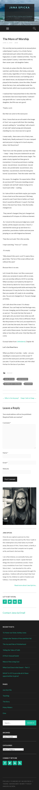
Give (4, 713)
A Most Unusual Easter (11, 656)
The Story (6, 702)
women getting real (13, 384)
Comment (7, 423)
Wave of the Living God (11, 662)
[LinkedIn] (15, 602)
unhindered (22, 379)
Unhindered (21, 341)
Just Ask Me (7, 690)
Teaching (6, 696)
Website (6, 469)
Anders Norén (9, 786)
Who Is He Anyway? (11, 398)
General (9, 373)
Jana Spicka (19, 7)
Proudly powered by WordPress (17, 781)
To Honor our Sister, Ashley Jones (14, 633)
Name (5, 453)
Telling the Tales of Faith (11, 650)
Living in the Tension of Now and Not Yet (17, 638)
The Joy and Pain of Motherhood (14, 644)
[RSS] (20, 602)
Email (5, 463)
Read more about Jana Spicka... (25, 585)
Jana (16, 42)
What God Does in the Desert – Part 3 (16, 667)
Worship (28, 384)
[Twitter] (10, 602)
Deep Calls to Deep (28, 398)
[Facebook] (5, 602)
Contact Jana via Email (14, 612)
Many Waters (7, 707)
